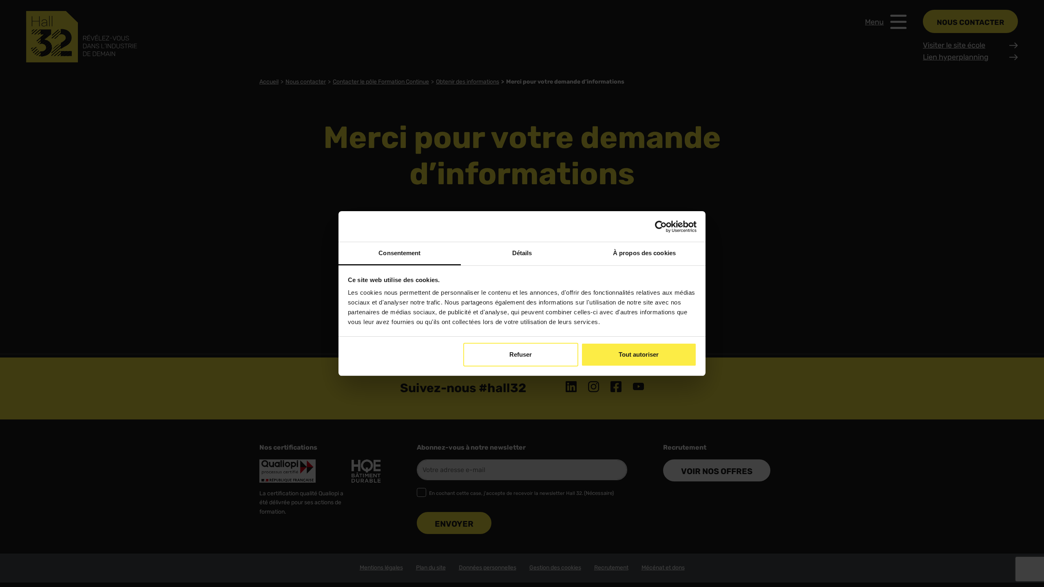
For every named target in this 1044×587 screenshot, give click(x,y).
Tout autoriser (639, 354)
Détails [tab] (522, 252)
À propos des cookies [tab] (644, 252)
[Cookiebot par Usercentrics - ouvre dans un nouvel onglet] (661, 227)
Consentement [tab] (399, 252)
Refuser (520, 354)
